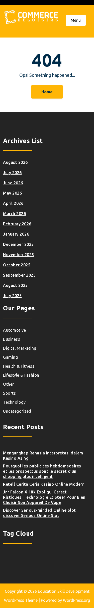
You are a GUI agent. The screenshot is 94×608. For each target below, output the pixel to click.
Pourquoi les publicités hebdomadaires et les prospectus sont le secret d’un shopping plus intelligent (42, 471)
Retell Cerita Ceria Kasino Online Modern (43, 484)
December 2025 (18, 244)
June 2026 (13, 183)
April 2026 (13, 203)
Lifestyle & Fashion (21, 375)
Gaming (10, 357)
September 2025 (19, 275)
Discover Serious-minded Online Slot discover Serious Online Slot (39, 513)
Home (47, 92)
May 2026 (12, 193)
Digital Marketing (19, 348)
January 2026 (16, 234)
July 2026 (12, 172)
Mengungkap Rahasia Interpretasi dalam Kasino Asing (43, 455)
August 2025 (15, 285)
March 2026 (14, 213)
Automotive (14, 330)
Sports (9, 393)
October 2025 (16, 265)
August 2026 (15, 162)
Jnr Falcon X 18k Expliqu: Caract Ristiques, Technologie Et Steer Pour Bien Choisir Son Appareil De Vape (44, 497)
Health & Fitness (18, 366)
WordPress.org (76, 600)
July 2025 (12, 295)
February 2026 (17, 224)
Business (11, 339)
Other (8, 384)
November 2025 (18, 254)
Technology (14, 402)
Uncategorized (17, 411)
